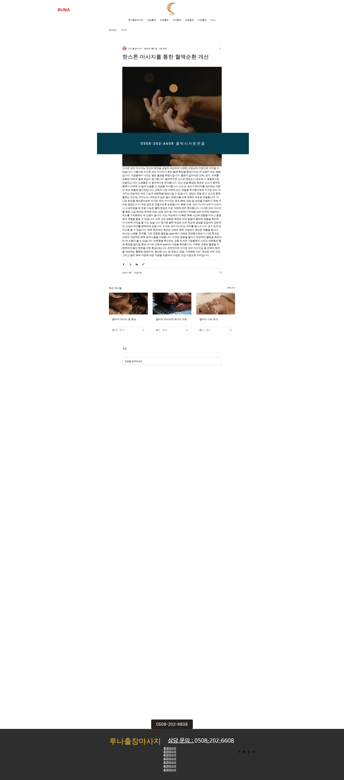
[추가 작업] (220, 48)
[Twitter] (244, 751)
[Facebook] (239, 751)
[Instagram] (253, 751)
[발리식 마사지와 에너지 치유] (172, 303)
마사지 (124, 30)
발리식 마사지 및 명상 (124, 319)
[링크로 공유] (143, 264)
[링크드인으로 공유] (136, 264)
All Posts (112, 30)
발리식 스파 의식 (208, 319)
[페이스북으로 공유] (123, 264)
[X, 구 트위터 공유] (130, 264)
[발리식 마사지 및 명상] (128, 303)
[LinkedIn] (249, 751)
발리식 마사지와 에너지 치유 (171, 319)
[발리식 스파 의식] (215, 303)
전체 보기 (231, 287)
